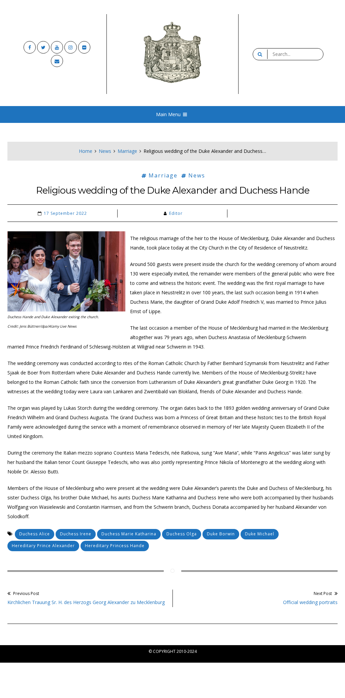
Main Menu (168, 114)
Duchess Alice (34, 534)
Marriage (127, 151)
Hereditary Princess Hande (115, 546)
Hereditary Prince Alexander (43, 546)
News (105, 151)
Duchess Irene (75, 534)
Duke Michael (259, 534)
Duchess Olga (181, 534)
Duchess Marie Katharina (128, 534)
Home (85, 151)
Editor (176, 213)
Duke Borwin (221, 534)
